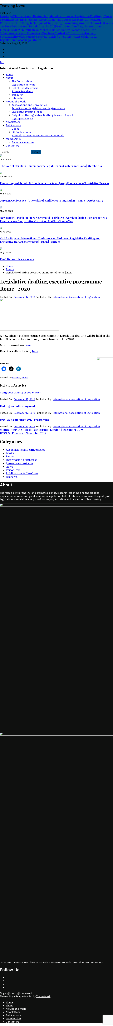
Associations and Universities (29, 105)
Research (12, 477)
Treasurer (17, 94)
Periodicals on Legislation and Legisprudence (38, 108)
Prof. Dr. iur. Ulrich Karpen (17, 259)
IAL (2, 62)
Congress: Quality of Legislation (20, 392)
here (27, 345)
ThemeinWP (43, 996)
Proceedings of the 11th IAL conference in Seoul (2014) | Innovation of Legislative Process (54, 183)
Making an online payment (17, 406)
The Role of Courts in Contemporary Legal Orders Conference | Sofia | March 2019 (51, 166)
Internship (18, 98)
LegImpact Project (22, 118)
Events (16, 377)
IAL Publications (21, 132)
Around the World (16, 101)
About (9, 77)
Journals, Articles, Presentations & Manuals (38, 135)
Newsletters (13, 122)
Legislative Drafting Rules (27, 111)
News (24, 377)
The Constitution (22, 81)
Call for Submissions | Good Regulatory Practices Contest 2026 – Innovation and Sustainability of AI (48, 33)
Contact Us (12, 145)
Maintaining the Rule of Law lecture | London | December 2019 (41, 429)
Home (9, 74)
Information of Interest (21, 460)
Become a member (23, 142)
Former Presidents (22, 91)
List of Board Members (25, 88)
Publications (13, 125)
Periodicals (13, 470)
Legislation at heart (23, 84)
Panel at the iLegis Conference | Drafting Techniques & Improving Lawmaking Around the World (51, 21)
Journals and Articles (19, 463)
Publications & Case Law (22, 473)
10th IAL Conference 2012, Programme (24, 419)
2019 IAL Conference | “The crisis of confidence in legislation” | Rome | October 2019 (51, 200)
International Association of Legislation (76, 297)
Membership (13, 138)
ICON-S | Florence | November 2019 (23, 433)
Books (15, 128)
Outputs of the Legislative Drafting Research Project (42, 115)
